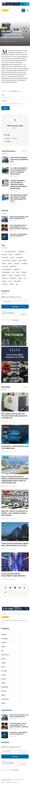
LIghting (11, 275)
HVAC (13, 272)
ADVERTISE (3, 782)
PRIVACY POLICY (9, 782)
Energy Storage (22, 260)
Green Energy (17, 269)
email (2, 94)
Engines (4, 263)
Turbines (12, 284)
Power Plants (13, 278)
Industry (4, 275)
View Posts (15, 128)
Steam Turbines (17, 281)
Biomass (11, 254)
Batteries (4, 254)
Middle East (5, 278)
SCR (25, 278)
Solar (9, 281)
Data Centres (19, 257)
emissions (15, 138)
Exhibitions (17, 263)
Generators (7, 138)
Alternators (21, 251)
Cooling (12, 257)
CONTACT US (16, 782)
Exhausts (10, 263)
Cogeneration (18, 254)
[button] (27, 10)
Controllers (5, 257)
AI (2, 251)
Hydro (17, 272)
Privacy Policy (15, 319)
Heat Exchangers (6, 272)
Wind (17, 284)
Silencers (4, 281)
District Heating (6, 260)
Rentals (20, 278)
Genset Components (7, 269)
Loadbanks (17, 275)
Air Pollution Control (10, 251)
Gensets (4, 27)
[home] (5, 10)
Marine (23, 275)
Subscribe (23, 10)
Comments (4, 100)
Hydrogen (24, 272)
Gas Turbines (8, 141)
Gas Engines (24, 263)
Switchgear (5, 284)
